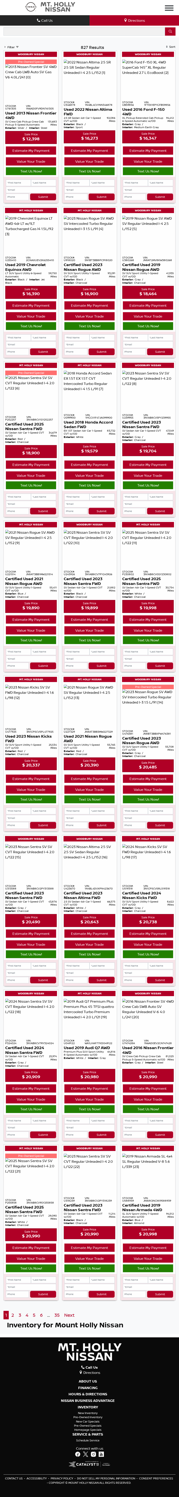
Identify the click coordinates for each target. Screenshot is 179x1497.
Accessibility (37, 1478)
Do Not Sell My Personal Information (106, 1478)
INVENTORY (88, 1407)
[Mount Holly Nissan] (50, 6)
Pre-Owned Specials (88, 1425)
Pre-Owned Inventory (87, 1417)
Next (69, 1315)
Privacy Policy (62, 1478)
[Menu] (169, 8)
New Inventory (88, 1413)
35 (57, 1315)
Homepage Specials (88, 1430)
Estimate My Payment (31, 150)
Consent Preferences (156, 1478)
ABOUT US (88, 1381)
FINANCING (88, 1388)
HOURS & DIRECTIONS (88, 1394)
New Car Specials (88, 1421)
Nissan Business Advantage (88, 1401)
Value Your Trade (31, 161)
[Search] (170, 31)
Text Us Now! (31, 171)
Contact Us (14, 1478)
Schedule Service (88, 1440)
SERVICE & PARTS (87, 1434)
